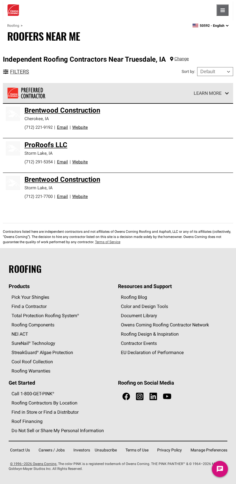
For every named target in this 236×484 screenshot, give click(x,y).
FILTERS (19, 71)
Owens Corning (13, 10)
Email (62, 127)
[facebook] (126, 396)
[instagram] (139, 396)
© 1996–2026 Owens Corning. (33, 464)
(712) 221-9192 (38, 127)
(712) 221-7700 (38, 196)
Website (80, 127)
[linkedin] (153, 396)
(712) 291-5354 (38, 162)
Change (181, 58)
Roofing (13, 25)
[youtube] (167, 396)
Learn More (208, 93)
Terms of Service (107, 242)
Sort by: (188, 71)
